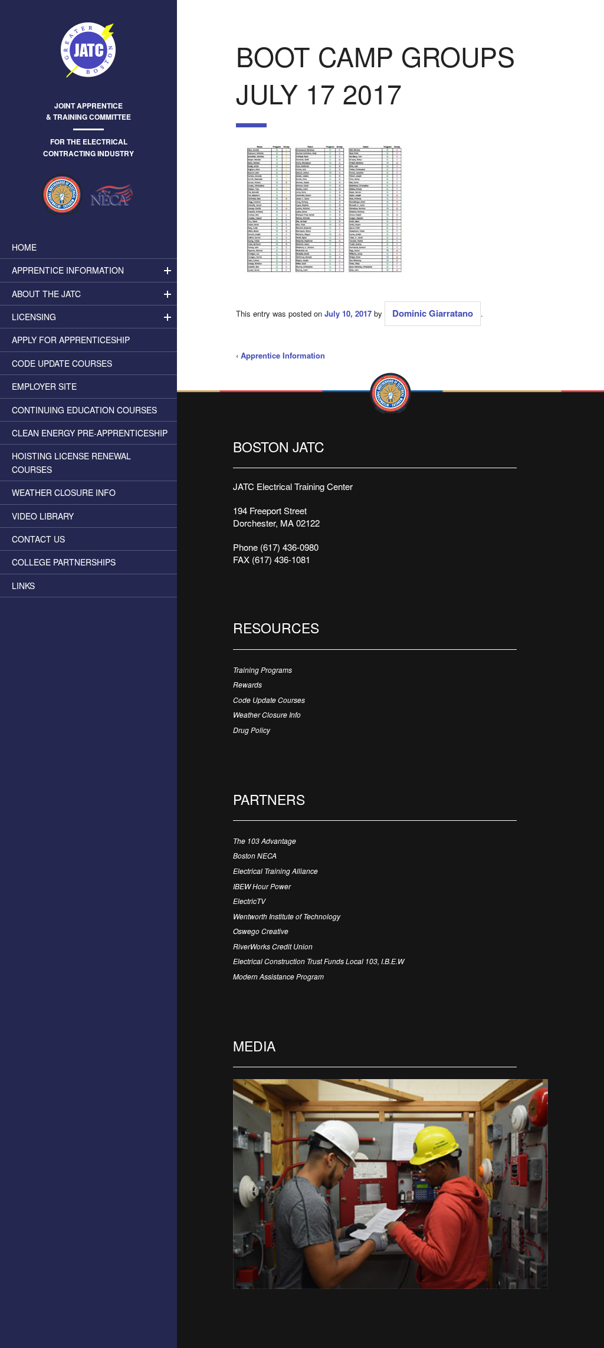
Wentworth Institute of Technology (286, 916)
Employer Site (44, 386)
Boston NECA (255, 855)
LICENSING (34, 317)
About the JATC (46, 294)
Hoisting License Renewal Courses (71, 462)
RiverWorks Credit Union (273, 946)
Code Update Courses (62, 363)
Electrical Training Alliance (275, 871)
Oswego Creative (260, 931)
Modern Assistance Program (278, 976)
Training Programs (262, 670)
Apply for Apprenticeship (71, 340)
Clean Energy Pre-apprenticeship (90, 433)
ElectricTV (249, 901)
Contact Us (38, 539)
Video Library (43, 516)
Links (23, 585)
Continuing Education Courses (84, 410)
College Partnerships (64, 562)
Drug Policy (251, 730)
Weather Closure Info (64, 492)
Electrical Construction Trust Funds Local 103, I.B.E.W (318, 961)
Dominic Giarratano (432, 313)
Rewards (247, 684)
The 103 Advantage (264, 841)
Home (24, 247)
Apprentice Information (68, 270)
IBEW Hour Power (262, 886)
